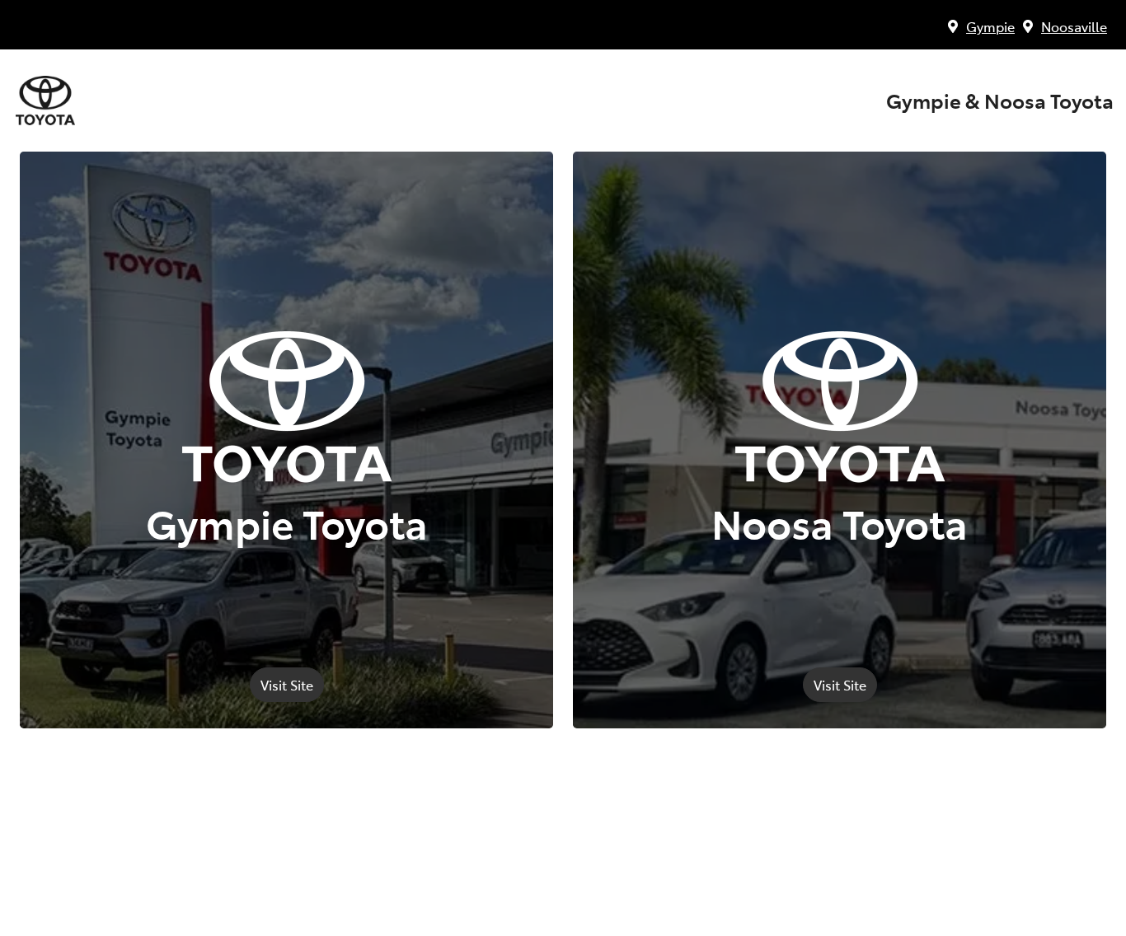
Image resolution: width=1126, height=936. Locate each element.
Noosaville (1074, 26)
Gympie (990, 26)
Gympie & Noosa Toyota (1000, 100)
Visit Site (286, 685)
